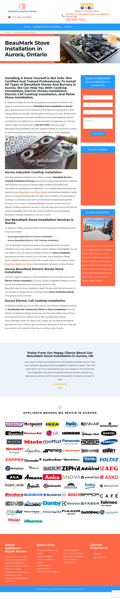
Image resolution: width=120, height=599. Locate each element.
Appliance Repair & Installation (47, 27)
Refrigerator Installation (74, 556)
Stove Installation (71, 559)
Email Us (98, 554)
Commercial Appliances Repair (47, 551)
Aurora (7, 32)
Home (27, 27)
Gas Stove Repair (44, 556)
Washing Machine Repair (48, 572)
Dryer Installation (71, 550)
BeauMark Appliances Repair (19, 264)
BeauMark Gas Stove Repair (34, 192)
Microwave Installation (73, 553)
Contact (67, 27)
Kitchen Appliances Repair (45, 561)
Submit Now (98, 134)
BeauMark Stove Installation (25, 32)
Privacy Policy (70, 562)
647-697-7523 (75, 19)
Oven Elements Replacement (44, 567)
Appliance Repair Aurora (75, 589)
